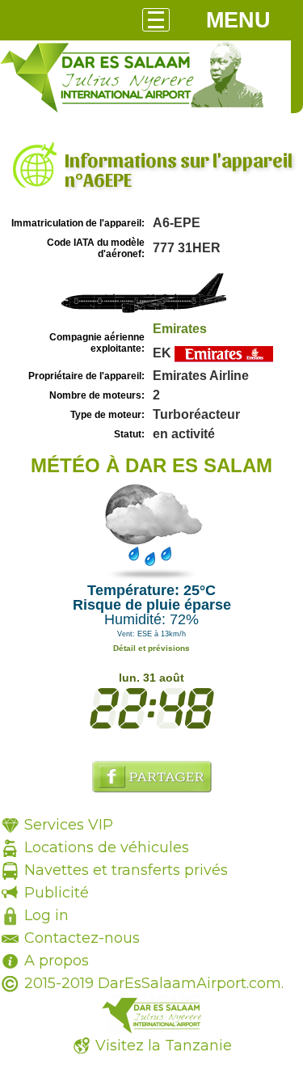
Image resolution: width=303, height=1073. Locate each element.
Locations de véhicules (106, 847)
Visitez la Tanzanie (163, 1045)
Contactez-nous (82, 938)
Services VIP (68, 825)
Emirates (180, 329)
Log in (46, 915)
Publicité (56, 893)
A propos (56, 961)
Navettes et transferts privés (126, 870)
